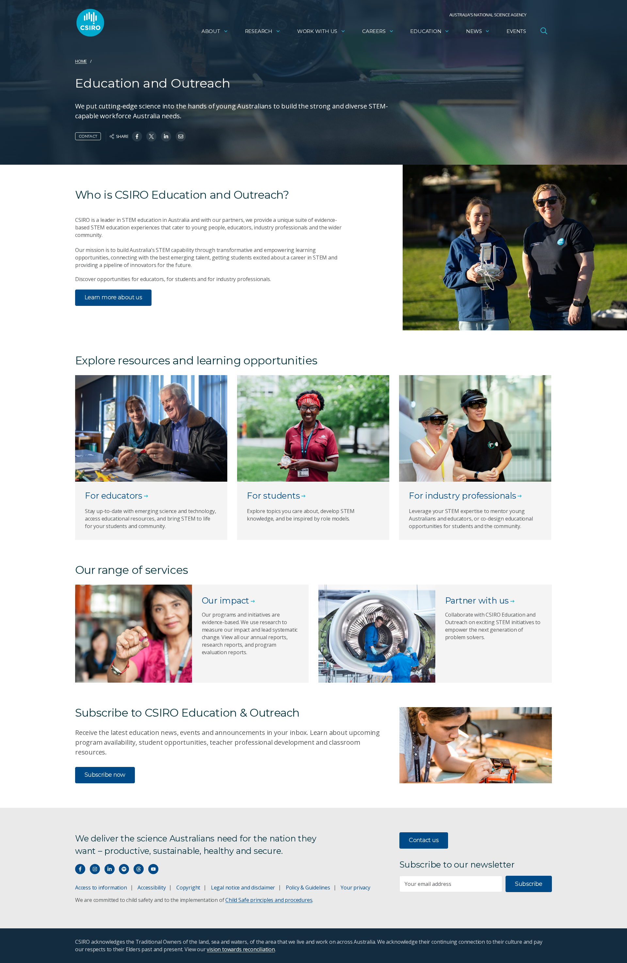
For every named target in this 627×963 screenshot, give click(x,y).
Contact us (424, 840)
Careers (374, 31)
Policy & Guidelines (308, 887)
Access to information (101, 887)
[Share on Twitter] (151, 136)
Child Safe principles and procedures (268, 900)
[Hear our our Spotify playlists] (124, 869)
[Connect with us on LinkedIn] (109, 869)
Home (81, 61)
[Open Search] (544, 31)
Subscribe (528, 884)
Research (258, 31)
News (474, 31)
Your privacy (355, 887)
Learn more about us (113, 297)
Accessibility (151, 887)
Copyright (188, 887)
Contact (88, 136)
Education (425, 31)
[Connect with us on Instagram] (95, 869)
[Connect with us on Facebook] (80, 869)
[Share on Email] (181, 136)
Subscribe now (105, 774)
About (210, 31)
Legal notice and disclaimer (243, 887)
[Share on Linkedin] (166, 136)
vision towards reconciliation (241, 949)
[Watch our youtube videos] (153, 869)
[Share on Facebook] (137, 136)
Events (516, 31)
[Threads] (139, 869)
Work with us (317, 31)
